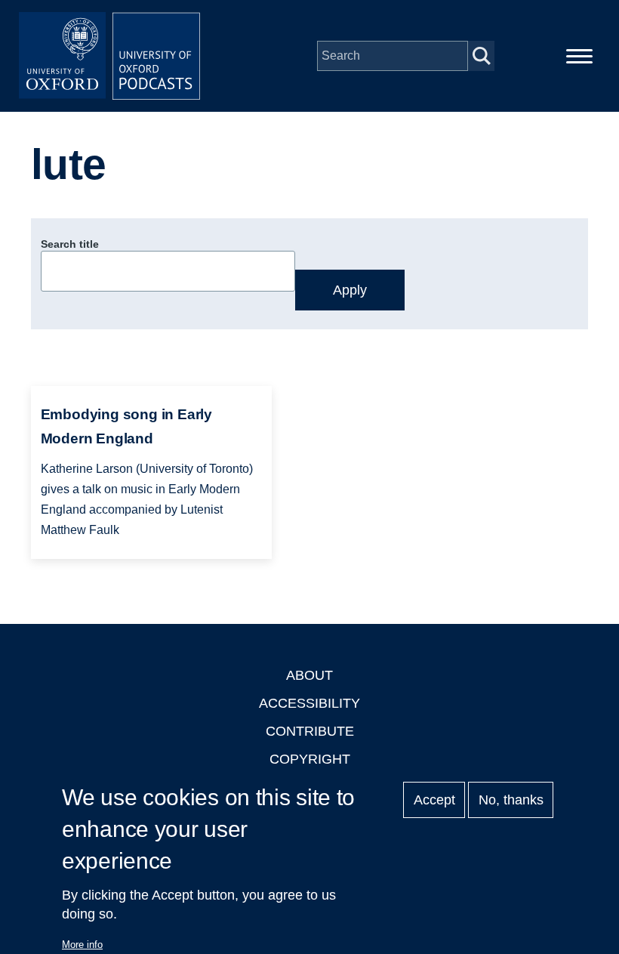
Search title (70, 244)
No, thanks (511, 799)
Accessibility (309, 703)
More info (82, 944)
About (309, 675)
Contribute (310, 731)
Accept (434, 799)
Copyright (309, 759)
